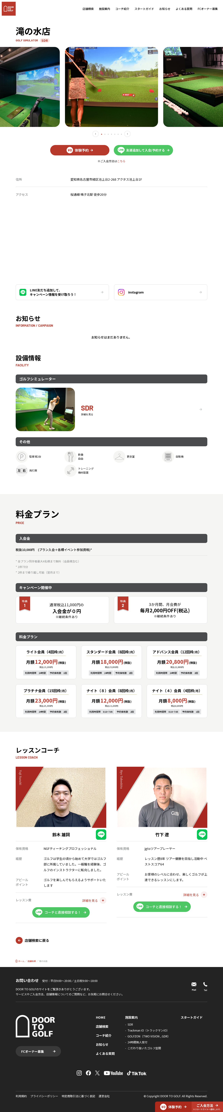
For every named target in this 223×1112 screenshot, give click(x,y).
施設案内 (104, 9)
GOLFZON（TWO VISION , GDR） (149, 1036)
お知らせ (164, 9)
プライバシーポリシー (44, 1096)
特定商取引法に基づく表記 (78, 1096)
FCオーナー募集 (208, 9)
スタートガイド (144, 9)
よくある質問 (184, 9)
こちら (121, 161)
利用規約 (21, 1096)
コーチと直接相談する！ (63, 912)
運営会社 (104, 1096)
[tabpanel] (111, 87)
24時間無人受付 (137, 1042)
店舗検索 (88, 9)
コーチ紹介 (122, 9)
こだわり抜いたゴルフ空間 (144, 1048)
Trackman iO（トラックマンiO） (148, 1030)
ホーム (21, 961)
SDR (130, 1024)
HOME (100, 1017)
